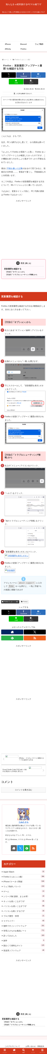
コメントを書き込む (23, 790)
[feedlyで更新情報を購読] (12, 638)
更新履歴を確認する (12, 269)
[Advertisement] (23, 27)
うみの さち (23, 822)
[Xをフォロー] (35, 632)
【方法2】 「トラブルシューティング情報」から (21, 274)
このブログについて (12, 1046)
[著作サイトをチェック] (12, 632)
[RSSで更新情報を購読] (35, 638)
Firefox (25, 602)
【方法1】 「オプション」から (15, 272)
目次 (22, 263)
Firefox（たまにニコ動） (11, 602)
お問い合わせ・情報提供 (35, 1046)
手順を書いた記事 (14, 168)
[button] (31, 81)
